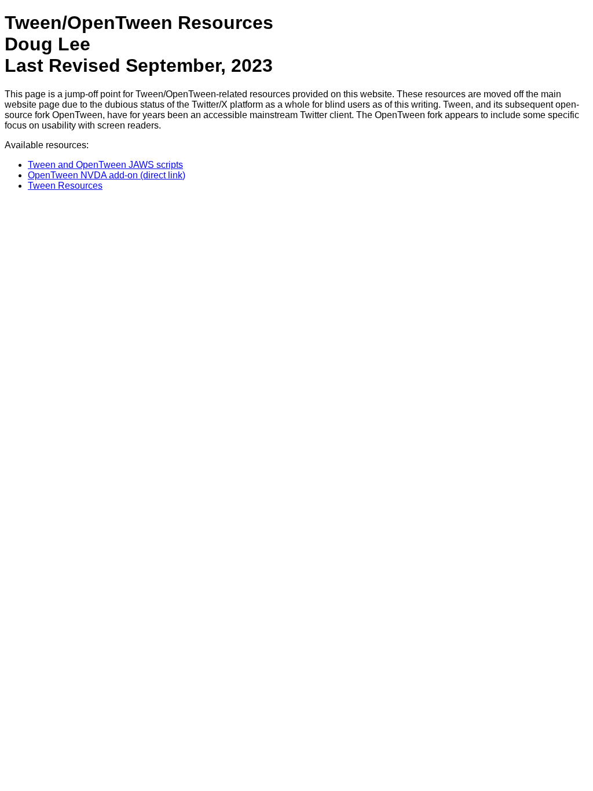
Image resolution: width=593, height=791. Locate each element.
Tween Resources (65, 186)
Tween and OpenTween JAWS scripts (105, 165)
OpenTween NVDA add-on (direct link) (106, 175)
